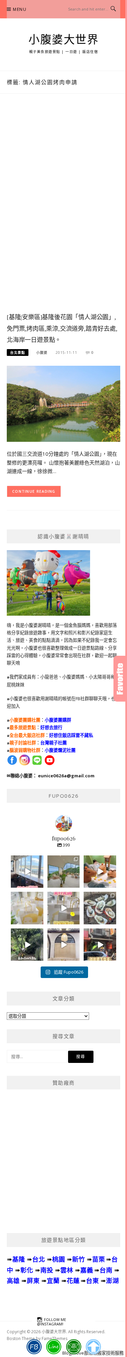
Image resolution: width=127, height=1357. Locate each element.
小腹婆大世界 (63, 40)
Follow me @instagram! (51, 1321)
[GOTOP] (93, 1346)
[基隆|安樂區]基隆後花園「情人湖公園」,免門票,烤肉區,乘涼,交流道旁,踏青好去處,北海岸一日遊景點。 (62, 329)
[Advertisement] (63, 210)
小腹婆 (41, 352)
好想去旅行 (51, 727)
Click (120, 679)
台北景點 (17, 352)
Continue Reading (34, 491)
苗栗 (98, 1259)
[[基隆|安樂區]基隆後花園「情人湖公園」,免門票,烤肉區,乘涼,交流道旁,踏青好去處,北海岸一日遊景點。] (63, 403)
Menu (19, 9)
